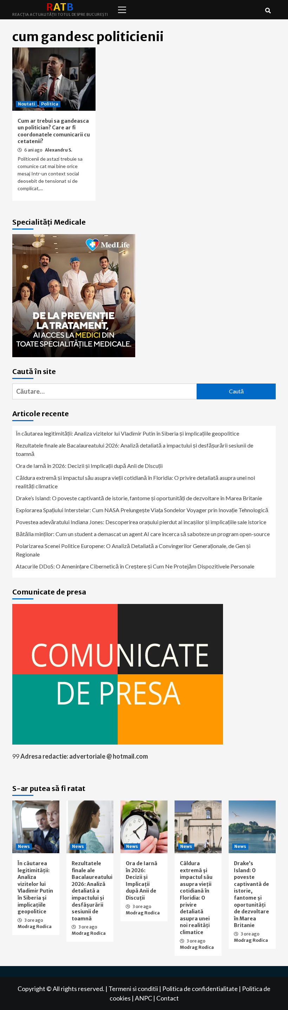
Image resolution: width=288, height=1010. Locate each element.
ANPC (143, 998)
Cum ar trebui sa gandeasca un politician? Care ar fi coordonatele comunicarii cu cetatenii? (54, 131)
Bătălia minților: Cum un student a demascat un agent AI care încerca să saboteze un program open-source (143, 533)
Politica (49, 104)
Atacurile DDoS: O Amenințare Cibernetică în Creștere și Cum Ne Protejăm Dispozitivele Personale (135, 566)
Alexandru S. (58, 150)
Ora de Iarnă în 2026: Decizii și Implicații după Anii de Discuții (89, 465)
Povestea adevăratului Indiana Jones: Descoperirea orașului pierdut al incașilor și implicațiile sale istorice (141, 522)
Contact (167, 998)
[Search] (267, 10)
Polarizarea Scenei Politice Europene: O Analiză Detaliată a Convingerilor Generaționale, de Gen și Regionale (133, 550)
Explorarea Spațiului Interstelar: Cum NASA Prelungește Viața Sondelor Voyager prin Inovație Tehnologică (142, 510)
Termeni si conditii (133, 988)
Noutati (26, 104)
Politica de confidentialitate (200, 988)
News (24, 846)
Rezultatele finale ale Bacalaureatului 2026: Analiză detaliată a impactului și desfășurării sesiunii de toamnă (134, 449)
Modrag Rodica (35, 926)
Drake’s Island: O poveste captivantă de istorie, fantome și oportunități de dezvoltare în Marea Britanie (139, 498)
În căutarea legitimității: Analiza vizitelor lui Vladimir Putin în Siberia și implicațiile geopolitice (127, 433)
